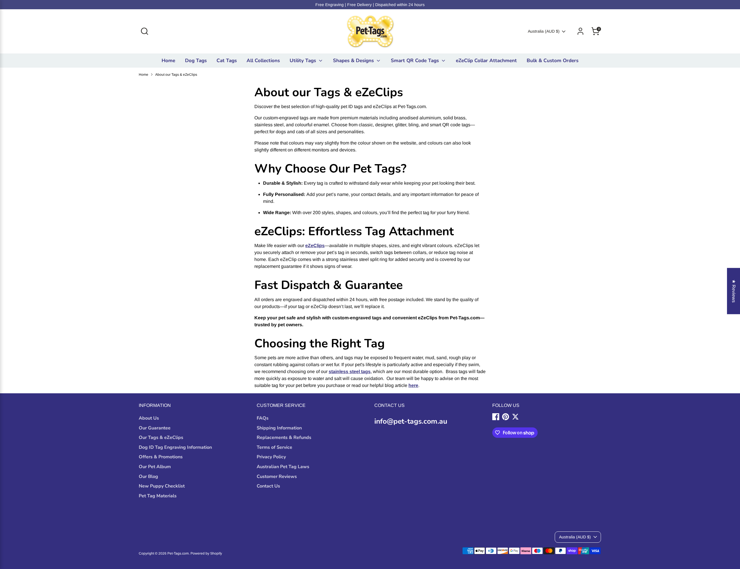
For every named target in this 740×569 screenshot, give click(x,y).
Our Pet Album (155, 467)
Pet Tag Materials (158, 496)
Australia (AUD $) (544, 31)
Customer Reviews (277, 476)
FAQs (263, 418)
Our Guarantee (155, 428)
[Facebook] (495, 416)
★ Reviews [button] (733, 291)
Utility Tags (303, 60)
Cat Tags (227, 60)
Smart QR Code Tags (415, 60)
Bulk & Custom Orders (552, 60)
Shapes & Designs (354, 60)
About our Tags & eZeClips (176, 75)
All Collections (263, 60)
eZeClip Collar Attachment (486, 60)
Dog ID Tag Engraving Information (175, 447)
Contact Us (268, 486)
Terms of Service (274, 447)
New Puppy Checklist (162, 486)
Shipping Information (279, 428)
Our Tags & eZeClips (161, 437)
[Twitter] (515, 416)
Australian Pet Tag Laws (283, 467)
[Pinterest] (505, 416)
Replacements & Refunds (284, 437)
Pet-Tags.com (178, 553)
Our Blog (148, 476)
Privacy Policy (271, 457)
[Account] (580, 31)
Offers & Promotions (161, 457)
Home (168, 60)
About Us (149, 418)
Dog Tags (196, 60)
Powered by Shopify (206, 553)
